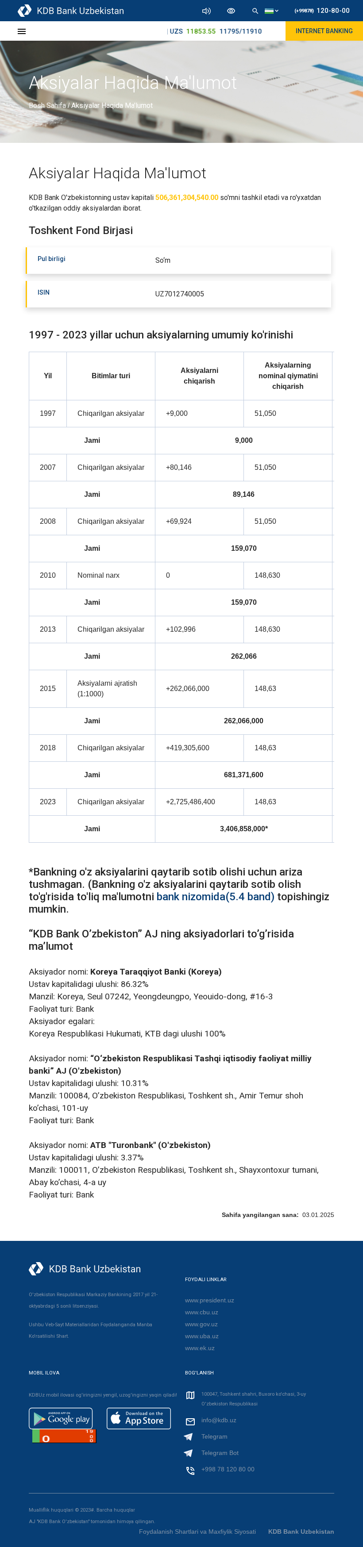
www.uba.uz (202, 1336)
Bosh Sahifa (48, 105)
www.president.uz (209, 1300)
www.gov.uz (201, 1324)
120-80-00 (322, 11)
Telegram (214, 1436)
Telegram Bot (220, 1452)
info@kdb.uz (218, 1420)
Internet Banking (324, 31)
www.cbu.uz (201, 1312)
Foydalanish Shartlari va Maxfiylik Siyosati (198, 1531)
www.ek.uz (200, 1347)
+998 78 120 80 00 (228, 1469)
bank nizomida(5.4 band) (215, 897)
